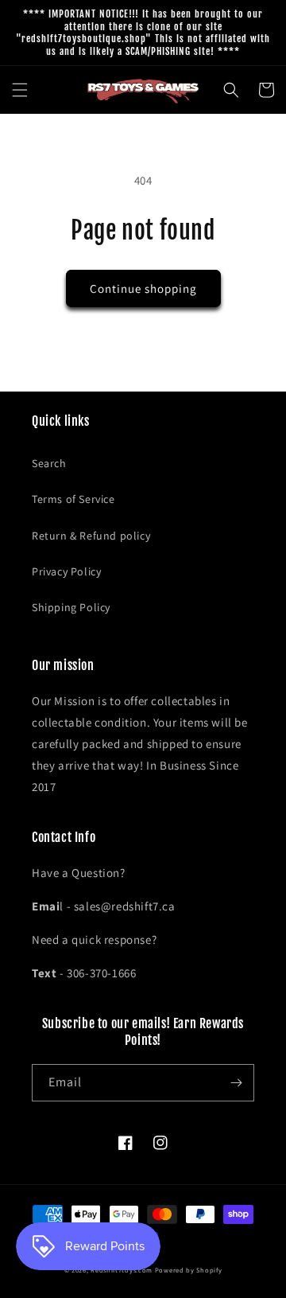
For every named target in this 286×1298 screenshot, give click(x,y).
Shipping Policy (71, 607)
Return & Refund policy (91, 535)
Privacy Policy (66, 571)
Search (49, 463)
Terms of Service (73, 499)
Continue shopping (143, 288)
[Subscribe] (235, 1082)
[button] (19, 89)
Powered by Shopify (188, 1269)
